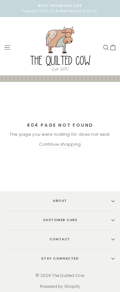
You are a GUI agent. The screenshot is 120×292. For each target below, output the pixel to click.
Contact (60, 239)
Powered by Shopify (60, 286)
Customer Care (60, 220)
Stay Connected (60, 258)
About (60, 200)
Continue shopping (60, 144)
